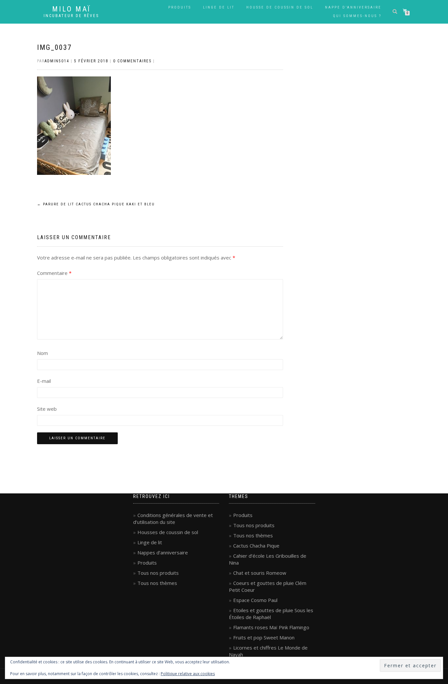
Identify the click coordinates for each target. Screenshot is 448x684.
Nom (42, 353)
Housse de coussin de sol (279, 7)
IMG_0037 (54, 47)
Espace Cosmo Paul (255, 600)
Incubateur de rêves (71, 15)
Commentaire (54, 273)
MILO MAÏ (71, 9)
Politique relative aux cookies (188, 673)
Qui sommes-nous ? (357, 16)
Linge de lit (218, 7)
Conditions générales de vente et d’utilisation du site (173, 518)
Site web (47, 408)
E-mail (44, 381)
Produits (179, 7)
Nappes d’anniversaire (162, 552)
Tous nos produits (158, 573)
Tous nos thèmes (157, 583)
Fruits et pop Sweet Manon (264, 637)
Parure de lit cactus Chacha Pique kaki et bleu (96, 204)
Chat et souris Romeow (259, 573)
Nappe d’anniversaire (353, 7)
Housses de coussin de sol (167, 532)
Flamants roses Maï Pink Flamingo (271, 627)
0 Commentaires (132, 61)
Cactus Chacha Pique (256, 545)
